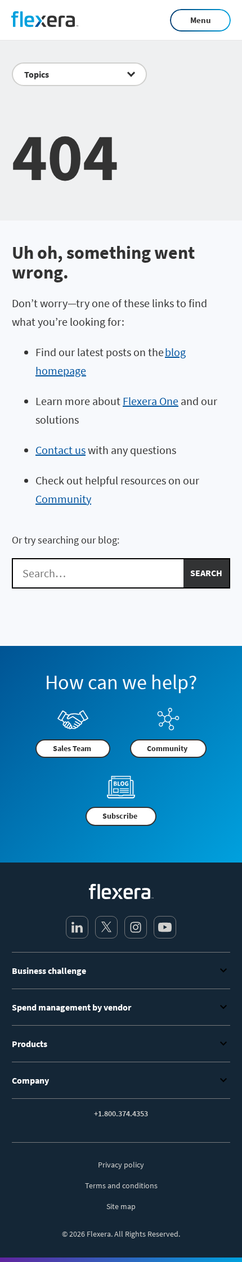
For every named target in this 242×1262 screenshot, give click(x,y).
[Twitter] (106, 927)
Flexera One (150, 401)
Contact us (60, 450)
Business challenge (49, 970)
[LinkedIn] (77, 927)
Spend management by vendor (71, 1007)
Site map (121, 1206)
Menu (200, 20)
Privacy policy (121, 1165)
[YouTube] (165, 927)
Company (30, 1080)
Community (63, 499)
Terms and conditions (121, 1185)
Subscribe (119, 816)
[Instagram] (135, 927)
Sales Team (72, 748)
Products (29, 1043)
